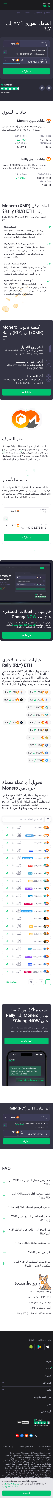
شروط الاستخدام (11, 1483)
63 (31, 982)
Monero (27, 13)
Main (48, 13)
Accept (26, 1493)
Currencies (38, 13)
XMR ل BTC (38, 828)
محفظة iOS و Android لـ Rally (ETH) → (33, 1313)
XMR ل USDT (35, 866)
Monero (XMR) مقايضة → (39, 1291)
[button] (11, 43)
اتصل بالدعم (26, 1041)
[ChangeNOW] (46, 5)
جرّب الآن (26, 635)
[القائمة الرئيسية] (5, 5)
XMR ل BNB (36, 934)
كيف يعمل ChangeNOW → (38, 1302)
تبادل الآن (26, 392)
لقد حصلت (43, 59)
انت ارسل (44, 42)
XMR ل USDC (35, 949)
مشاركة (26, 71)
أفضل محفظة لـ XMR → (40, 1308)
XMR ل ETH (38, 843)
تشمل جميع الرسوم (38, 50)
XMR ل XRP (38, 919)
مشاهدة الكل (11, 982)
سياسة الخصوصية (10, 1486)
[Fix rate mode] (22, 60)
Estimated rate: (39, 54)
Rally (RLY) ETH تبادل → (39, 1297)
